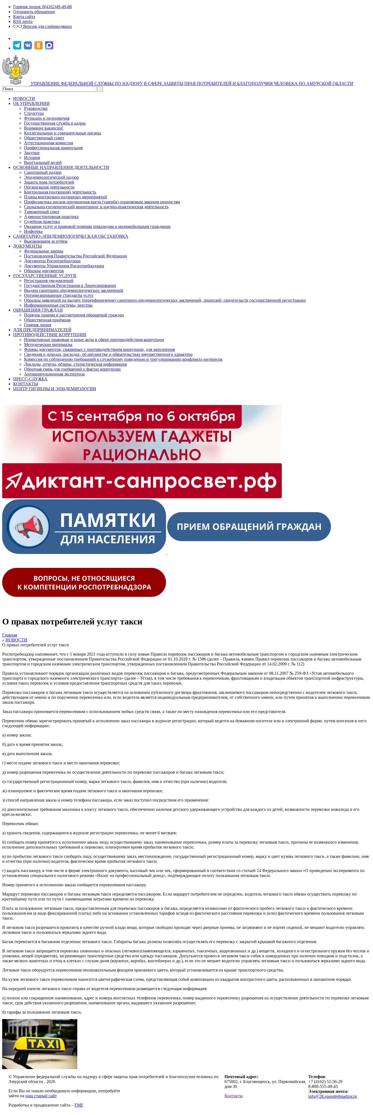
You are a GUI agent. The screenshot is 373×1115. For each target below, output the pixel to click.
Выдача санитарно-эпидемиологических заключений (73, 290)
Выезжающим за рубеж (45, 241)
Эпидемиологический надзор (51, 177)
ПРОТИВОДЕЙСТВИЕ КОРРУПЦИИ (49, 334)
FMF (79, 1105)
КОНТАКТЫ (25, 384)
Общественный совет (44, 138)
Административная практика (51, 216)
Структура (34, 113)
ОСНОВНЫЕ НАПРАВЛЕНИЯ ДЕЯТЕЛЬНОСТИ (61, 167)
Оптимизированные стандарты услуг (59, 295)
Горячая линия (37, 324)
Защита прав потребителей (49, 182)
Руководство (36, 108)
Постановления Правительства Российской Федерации (75, 256)
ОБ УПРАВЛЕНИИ (31, 103)
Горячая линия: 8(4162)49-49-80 (42, 6)
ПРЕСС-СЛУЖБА (30, 379)
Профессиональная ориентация (53, 147)
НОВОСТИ (24, 98)
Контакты (233, 1095)
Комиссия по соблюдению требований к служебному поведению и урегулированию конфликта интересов (123, 359)
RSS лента (22, 21)
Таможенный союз (41, 211)
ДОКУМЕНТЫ (27, 246)
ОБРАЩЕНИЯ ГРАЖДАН (38, 310)
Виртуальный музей (43, 162)
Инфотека (33, 231)
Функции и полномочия (46, 118)
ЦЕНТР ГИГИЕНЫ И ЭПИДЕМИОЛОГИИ (54, 388)
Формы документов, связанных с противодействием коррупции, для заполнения (99, 349)
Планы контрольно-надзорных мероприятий (65, 197)
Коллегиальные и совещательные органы (62, 133)
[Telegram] (18, 48)
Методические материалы (48, 344)
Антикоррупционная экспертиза (54, 374)
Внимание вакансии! (43, 128)
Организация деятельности (49, 187)
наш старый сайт (41, 1095)
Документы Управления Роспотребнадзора (64, 265)
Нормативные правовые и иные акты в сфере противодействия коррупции (94, 339)
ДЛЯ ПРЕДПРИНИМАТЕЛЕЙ (42, 329)
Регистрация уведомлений (48, 280)
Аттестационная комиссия (48, 142)
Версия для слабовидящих (47, 26)
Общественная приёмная (47, 320)
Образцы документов (44, 270)
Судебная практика (42, 221)
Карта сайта (24, 16)
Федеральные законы (43, 251)
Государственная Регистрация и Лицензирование (70, 285)
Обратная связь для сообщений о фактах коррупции (72, 369)
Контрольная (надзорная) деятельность (60, 192)
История (32, 157)
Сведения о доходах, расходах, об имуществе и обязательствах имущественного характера (108, 354)
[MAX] (50, 48)
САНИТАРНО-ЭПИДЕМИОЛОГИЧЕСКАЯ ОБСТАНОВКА (70, 236)
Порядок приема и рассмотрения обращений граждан (74, 315)
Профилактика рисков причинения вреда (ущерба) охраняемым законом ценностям (102, 201)
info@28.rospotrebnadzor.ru (332, 1096)
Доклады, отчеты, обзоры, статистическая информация (75, 364)
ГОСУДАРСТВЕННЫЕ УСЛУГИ (44, 275)
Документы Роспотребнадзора (52, 261)
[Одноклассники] (39, 48)
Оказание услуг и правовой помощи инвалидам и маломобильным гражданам (97, 226)
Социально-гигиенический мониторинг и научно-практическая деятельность (96, 206)
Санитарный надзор (42, 172)
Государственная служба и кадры (55, 123)
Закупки (32, 152)
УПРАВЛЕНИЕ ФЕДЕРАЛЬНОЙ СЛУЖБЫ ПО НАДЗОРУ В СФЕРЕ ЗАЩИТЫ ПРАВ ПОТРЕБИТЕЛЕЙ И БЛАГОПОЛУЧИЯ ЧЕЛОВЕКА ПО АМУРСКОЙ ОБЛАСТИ (192, 83)
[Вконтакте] (28, 48)
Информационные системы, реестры (58, 305)
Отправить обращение (34, 11)
